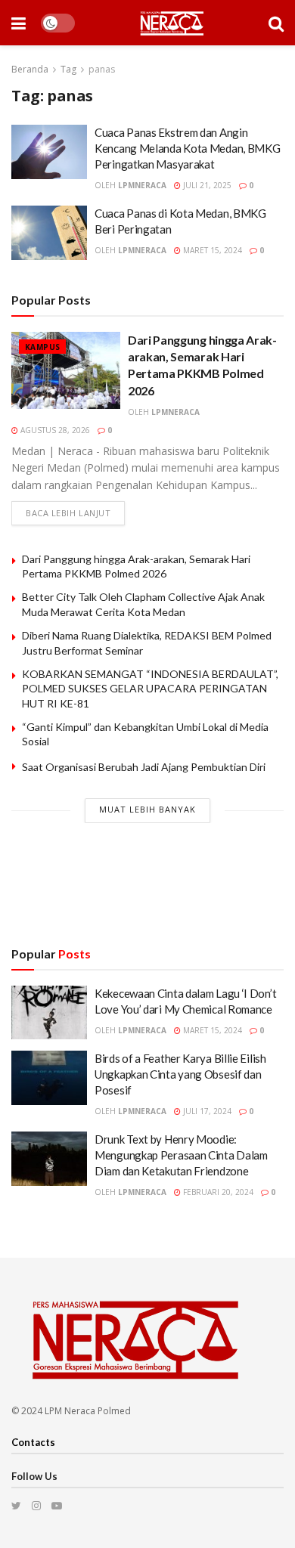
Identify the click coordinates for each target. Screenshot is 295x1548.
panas (101, 69)
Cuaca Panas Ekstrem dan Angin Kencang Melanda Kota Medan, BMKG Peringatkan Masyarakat (187, 148)
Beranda (29, 69)
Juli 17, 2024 (206, 1111)
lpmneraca (142, 185)
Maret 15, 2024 (211, 250)
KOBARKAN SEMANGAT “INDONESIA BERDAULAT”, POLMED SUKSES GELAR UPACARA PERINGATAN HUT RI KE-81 (150, 688)
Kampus (42, 347)
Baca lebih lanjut (68, 513)
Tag (68, 69)
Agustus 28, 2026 (54, 430)
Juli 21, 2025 (206, 185)
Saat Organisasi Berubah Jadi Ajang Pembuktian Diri (144, 766)
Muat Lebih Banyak (147, 809)
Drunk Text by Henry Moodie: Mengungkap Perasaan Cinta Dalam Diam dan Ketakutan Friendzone (181, 1155)
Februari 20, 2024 (217, 1192)
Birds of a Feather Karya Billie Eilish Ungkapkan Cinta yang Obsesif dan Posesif (180, 1074)
